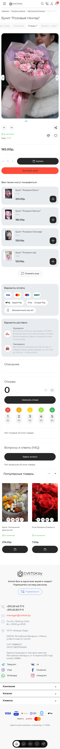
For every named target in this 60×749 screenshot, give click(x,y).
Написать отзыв (30, 400)
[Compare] (48, 135)
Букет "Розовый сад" (25, 252)
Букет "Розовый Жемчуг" (28, 211)
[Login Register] (52, 4)
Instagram (42, 675)
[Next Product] (12, 128)
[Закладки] (37, 744)
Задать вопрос (30, 457)
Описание (19, 26)
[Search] (42, 4)
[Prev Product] (4, 128)
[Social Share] (56, 128)
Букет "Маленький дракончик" (11, 528)
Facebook (41, 670)
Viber (9, 670)
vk (38, 664)
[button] (2, 78)
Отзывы (32, 26)
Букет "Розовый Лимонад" (28, 232)
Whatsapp (12, 675)
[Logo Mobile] (16, 4)
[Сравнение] (44, 744)
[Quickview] (8, 520)
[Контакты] (47, 4)
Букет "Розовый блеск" (27, 190)
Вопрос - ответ (49, 26)
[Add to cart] (53, 199)
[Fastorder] (13, 520)
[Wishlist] (56, 135)
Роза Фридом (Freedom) (43, 527)
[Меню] (4, 4)
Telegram (11, 664)
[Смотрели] (24, 744)
